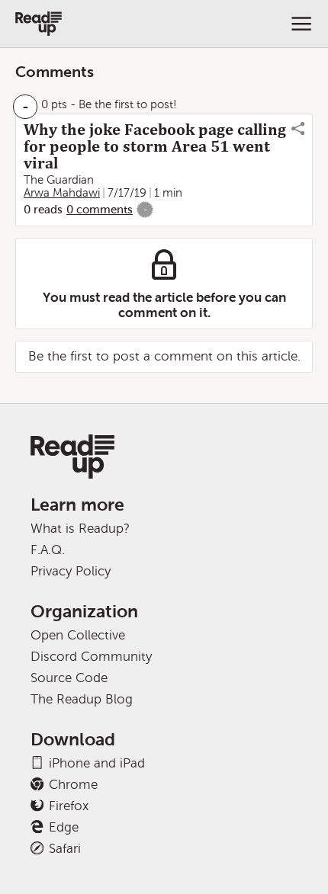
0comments (99, 209)
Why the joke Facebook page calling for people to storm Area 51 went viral (155, 146)
